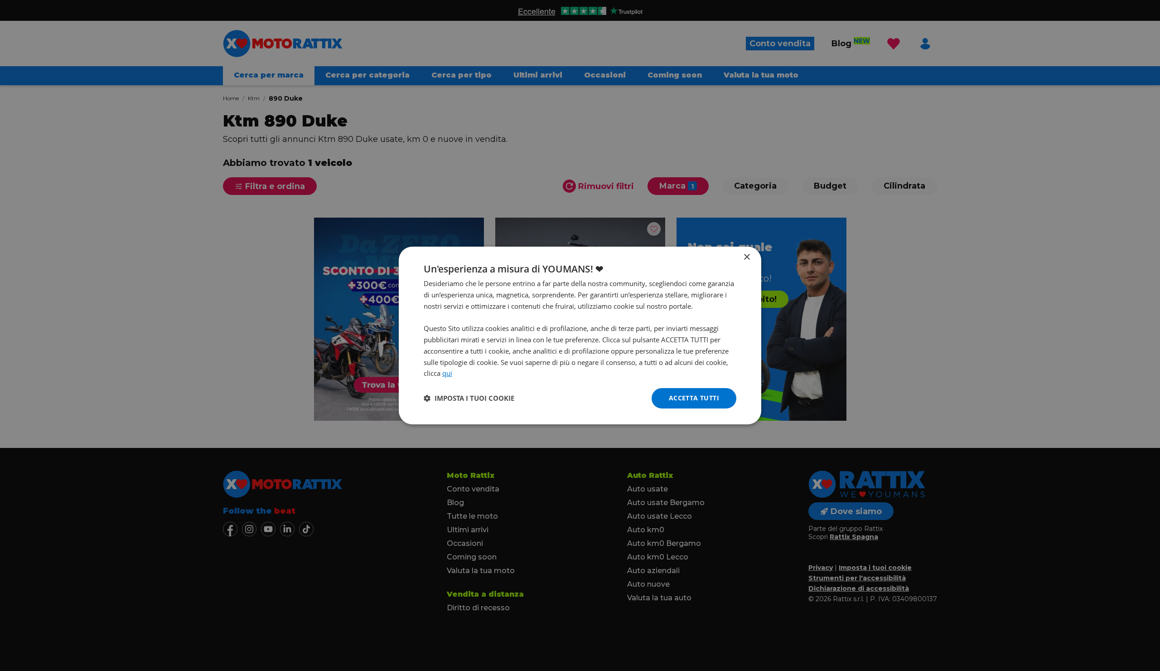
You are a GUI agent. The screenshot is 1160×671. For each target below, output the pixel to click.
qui (447, 373)
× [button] (746, 257)
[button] (469, 398)
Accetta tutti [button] (694, 398)
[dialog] (580, 335)
